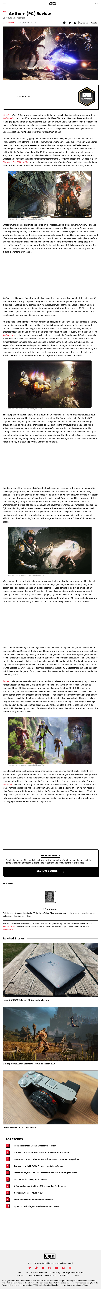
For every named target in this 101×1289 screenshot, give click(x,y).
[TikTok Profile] (36, 1268)
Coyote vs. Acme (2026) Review (28, 1193)
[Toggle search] (96, 3)
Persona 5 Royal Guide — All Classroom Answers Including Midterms (45, 1173)
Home (5, 11)
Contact (76, 1275)
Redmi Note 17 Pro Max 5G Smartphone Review (35, 1146)
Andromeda (8, 118)
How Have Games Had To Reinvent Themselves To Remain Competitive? (47, 1159)
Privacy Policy (50, 1275)
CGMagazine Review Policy (73, 1273)
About (18, 1273)
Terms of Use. (7, 1285)
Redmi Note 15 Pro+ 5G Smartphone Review (33, 1200)
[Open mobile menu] (4, 3)
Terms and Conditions (39, 1273)
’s (12, 335)
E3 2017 (7, 115)
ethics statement (9, 926)
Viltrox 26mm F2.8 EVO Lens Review (19, 1127)
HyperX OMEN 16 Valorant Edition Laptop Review (26, 1000)
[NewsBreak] (70, 1268)
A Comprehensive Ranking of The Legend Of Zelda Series (40, 1186)
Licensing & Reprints (34, 1275)
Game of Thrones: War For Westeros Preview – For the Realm (41, 1152)
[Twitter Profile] (29, 1268)
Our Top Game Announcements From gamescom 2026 (29, 1064)
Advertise (19, 1275)
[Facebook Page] (43, 1268)
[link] (64, 23)
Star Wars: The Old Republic (15, 162)
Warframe (7, 784)
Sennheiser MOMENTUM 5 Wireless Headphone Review (38, 1166)
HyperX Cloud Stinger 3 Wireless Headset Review (36, 1206)
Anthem (6, 335)
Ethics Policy (55, 1273)
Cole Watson (8, 22)
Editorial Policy (64, 1275)
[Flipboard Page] (63, 1268)
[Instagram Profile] (49, 1268)
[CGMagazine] (49, 1256)
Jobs (26, 1273)
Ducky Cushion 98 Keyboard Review (30, 1179)
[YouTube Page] (56, 1268)
